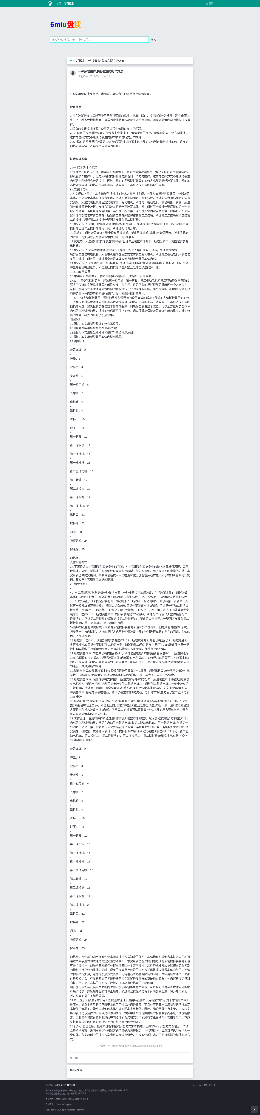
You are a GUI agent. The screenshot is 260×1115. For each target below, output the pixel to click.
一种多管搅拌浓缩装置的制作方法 (106, 60)
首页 (58, 3)
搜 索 (153, 39)
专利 (76, 1058)
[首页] (71, 60)
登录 (211, 3)
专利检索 (68, 3)
